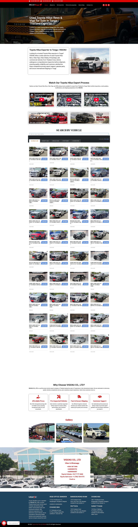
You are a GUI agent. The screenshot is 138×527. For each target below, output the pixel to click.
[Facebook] (104, 5)
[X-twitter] (106, 5)
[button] (30, 433)
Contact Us (90, 5)
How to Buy (82, 5)
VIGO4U (44, 524)
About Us (52, 5)
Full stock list (60, 5)
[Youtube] (109, 5)
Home (46, 5)
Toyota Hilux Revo (36, 524)
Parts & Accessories (71, 5)
